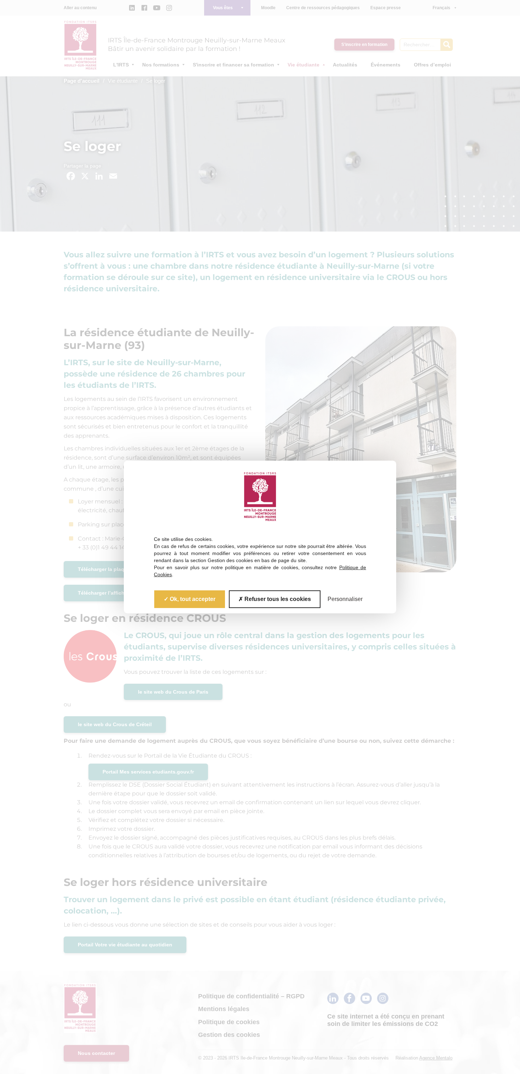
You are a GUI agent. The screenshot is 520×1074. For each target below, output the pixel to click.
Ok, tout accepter (191, 599)
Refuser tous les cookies (277, 599)
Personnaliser (345, 599)
